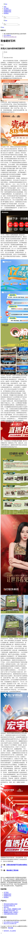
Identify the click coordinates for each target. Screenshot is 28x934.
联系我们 (6, 13)
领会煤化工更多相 (12, 870)
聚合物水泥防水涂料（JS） (11, 910)
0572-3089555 (7, 35)
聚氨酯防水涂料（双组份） (11, 912)
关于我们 (6, 8)
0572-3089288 (15, 922)
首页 (5, 6)
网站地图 (10, 928)
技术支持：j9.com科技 (10, 930)
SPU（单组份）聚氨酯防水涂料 (12, 909)
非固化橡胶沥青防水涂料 (10, 914)
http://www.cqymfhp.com (10, 36)
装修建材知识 (7, 10)
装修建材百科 (7, 11)
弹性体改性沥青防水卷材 (10, 904)
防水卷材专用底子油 (9, 905)
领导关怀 (6, 907)
